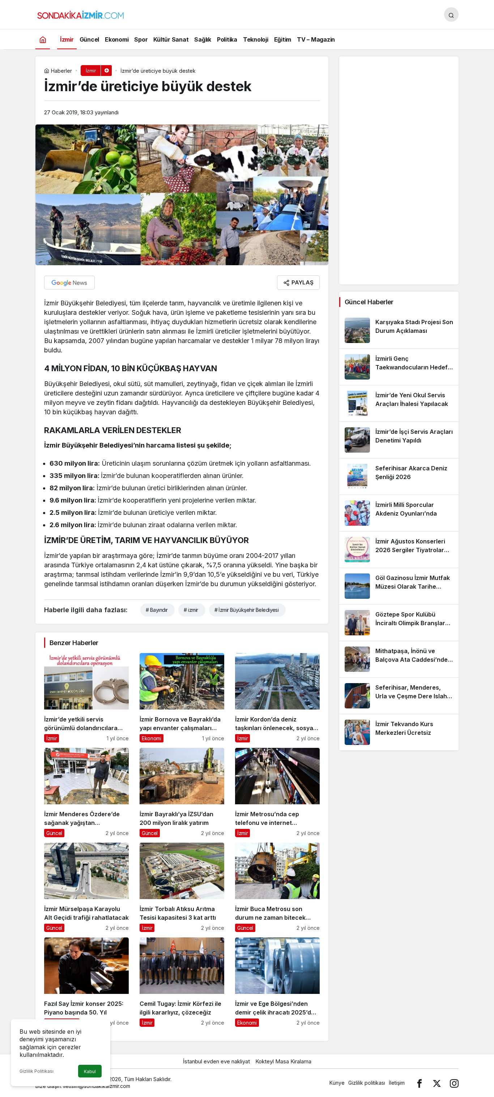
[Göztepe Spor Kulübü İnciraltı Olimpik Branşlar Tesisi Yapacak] (399, 623)
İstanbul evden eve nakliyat (216, 1061)
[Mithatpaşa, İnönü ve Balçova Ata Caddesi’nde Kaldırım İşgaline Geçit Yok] (399, 659)
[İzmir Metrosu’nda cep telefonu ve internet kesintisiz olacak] (277, 792)
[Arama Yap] (451, 14)
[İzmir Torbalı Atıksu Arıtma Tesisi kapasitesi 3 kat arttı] (182, 887)
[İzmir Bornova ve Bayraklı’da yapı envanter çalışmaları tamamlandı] (182, 697)
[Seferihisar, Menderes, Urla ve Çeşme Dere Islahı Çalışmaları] (399, 696)
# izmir (191, 610)
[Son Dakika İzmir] (80, 13)
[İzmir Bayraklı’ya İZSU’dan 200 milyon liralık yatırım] (182, 792)
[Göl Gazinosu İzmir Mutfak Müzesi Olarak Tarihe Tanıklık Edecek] (399, 586)
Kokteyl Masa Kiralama (283, 1061)
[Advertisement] (399, 170)
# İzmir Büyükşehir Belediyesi (246, 610)
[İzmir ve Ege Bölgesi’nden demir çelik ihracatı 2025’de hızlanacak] (277, 982)
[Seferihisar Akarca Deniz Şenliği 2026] (399, 476)
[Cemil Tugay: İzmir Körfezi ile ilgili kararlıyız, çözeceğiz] (182, 982)
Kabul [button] (90, 1071)
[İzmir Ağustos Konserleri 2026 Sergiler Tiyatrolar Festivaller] (399, 549)
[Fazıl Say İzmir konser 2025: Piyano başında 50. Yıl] (86, 982)
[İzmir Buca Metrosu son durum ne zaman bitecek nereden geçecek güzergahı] (277, 887)
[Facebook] (419, 1082)
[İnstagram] (454, 1082)
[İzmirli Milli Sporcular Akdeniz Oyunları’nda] (399, 513)
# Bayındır (156, 610)
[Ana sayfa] (42, 39)
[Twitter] (437, 1082)
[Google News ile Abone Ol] (69, 282)
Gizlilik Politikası (37, 1071)
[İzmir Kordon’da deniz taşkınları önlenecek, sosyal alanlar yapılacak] (277, 697)
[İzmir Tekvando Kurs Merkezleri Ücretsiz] (399, 732)
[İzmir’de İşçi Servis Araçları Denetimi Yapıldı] (399, 440)
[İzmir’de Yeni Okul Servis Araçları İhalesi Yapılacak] (399, 403)
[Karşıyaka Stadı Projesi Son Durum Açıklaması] (399, 330)
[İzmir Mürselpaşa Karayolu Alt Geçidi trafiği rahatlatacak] (86, 887)
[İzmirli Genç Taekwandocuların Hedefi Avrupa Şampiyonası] (399, 367)
